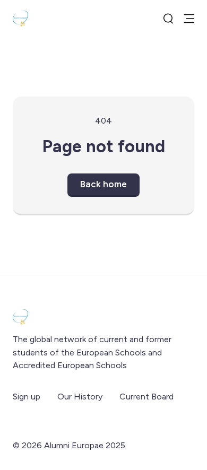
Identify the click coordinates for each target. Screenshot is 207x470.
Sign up (26, 396)
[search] (168, 18)
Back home (103, 184)
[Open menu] (189, 18)
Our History (79, 396)
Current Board (146, 396)
